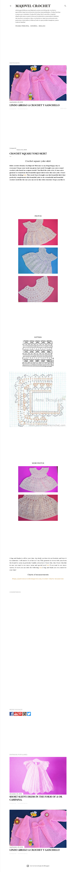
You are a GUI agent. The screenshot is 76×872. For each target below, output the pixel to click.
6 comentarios (23, 109)
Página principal (22, 26)
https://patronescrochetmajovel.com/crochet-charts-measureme (38, 579)
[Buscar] (65, 5)
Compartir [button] (13, 109)
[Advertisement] (38, 41)
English (42, 26)
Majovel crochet (32, 6)
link (25, 175)
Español (34, 26)
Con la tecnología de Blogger (39, 866)
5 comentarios (22, 803)
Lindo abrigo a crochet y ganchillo (35, 105)
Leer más (63, 108)
